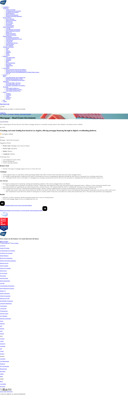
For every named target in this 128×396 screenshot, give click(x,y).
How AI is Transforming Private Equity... (15, 80)
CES (1, 114)
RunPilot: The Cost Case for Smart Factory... (16, 71)
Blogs (4, 76)
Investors (8, 98)
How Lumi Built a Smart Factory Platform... (16, 69)
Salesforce (8, 52)
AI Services (5, 8)
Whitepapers (6, 81)
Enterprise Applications (8, 47)
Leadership (8, 94)
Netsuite (8, 55)
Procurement (9, 24)
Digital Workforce (10, 13)
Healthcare (8, 60)
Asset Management (10, 57)
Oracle (7, 48)
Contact (5, 101)
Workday (8, 51)
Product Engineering (11, 33)
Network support (10, 44)
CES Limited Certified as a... (12, 88)
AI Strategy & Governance (12, 12)
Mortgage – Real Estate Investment (23, 114)
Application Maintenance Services (14, 39)
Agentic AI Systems (10, 9)
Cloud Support (9, 40)
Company (8, 93)
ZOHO (7, 53)
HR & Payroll (9, 21)
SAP (7, 49)
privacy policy (3, 391)
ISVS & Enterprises (10, 63)
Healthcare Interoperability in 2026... (14, 79)
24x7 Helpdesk (9, 45)
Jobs (4, 100)
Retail (7, 61)
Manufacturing (9, 65)
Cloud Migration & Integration (13, 29)
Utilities (8, 67)
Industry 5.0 (9, 32)
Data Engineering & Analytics (13, 31)
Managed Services (7, 36)
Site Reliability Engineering (12, 37)
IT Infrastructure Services (12, 43)
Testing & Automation (11, 35)
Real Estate (8, 64)
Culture (7, 96)
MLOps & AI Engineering (12, 15)
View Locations (14, 243)
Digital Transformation (8, 27)
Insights (5, 75)
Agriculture (8, 59)
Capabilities (6, 7)
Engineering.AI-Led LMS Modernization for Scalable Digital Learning (22, 72)
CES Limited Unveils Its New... (13, 90)
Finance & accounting (11, 20)
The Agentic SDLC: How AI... (13, 84)
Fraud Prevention (10, 25)
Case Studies (6, 68)
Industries (5, 56)
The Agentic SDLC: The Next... (13, 83)
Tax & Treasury (9, 23)
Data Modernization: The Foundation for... (16, 77)
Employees (8, 97)
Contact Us (3, 113)
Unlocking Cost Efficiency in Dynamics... (16, 85)
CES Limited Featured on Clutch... (14, 89)
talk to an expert (4, 241)
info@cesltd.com (5, 243)
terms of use (10, 391)
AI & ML (8, 28)
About (4, 92)
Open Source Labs (4, 104)
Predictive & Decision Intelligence (14, 16)
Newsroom (5, 86)
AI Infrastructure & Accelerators (13, 11)
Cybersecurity (9, 41)
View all (8, 73)
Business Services (7, 17)
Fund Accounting (10, 19)
